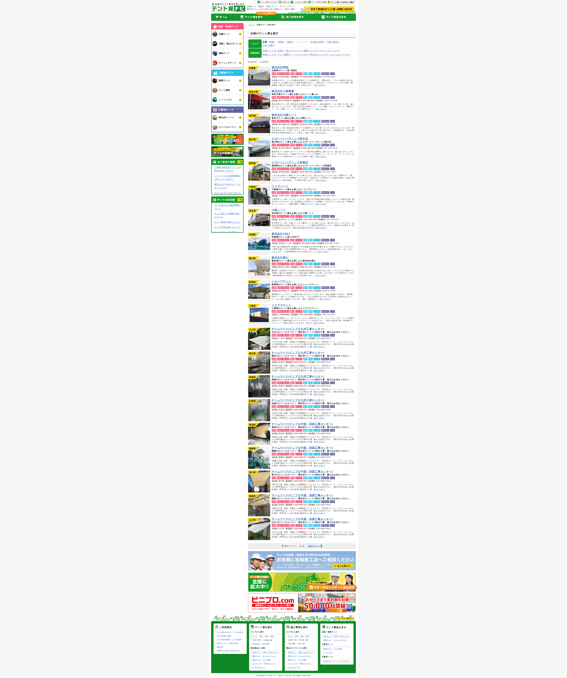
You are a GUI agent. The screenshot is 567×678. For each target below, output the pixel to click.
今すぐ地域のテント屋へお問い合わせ (329, 9)
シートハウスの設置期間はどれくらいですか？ (227, 177)
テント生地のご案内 (224, 636)
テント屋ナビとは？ (269, 2)
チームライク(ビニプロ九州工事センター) (259, 339)
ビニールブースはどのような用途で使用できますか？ (227, 194)
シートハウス (299, 54)
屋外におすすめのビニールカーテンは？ (227, 186)
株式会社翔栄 (259, 77)
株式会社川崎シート (259, 125)
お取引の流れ (233, 643)
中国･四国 (332, 42)
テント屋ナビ (228, 7)
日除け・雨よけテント (289, 50)
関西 (280, 42)
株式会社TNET (259, 244)
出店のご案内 (342, 2)
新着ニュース (222, 643)
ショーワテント (259, 291)
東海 (289, 42)
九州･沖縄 (268, 45)
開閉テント (268, 54)
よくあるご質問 (300, 2)
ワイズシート (259, 196)
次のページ (314, 546)
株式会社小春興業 (259, 101)
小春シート (259, 220)
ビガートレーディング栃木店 (259, 148)
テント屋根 (283, 54)
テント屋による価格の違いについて (227, 215)
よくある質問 (237, 639)
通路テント (309, 50)
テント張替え (238, 632)
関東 (271, 42)
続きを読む (320, 85)
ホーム (221, 17)
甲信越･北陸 (316, 42)
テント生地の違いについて (227, 227)
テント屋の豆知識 (319, 2)
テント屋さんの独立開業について (227, 207)
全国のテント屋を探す (252, 17)
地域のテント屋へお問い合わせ (228, 650)
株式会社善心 (259, 267)
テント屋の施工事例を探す (294, 17)
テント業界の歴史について (227, 222)
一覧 (240, 162)
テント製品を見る (335, 17)
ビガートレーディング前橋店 (259, 172)
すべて (254, 636)
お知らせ (286, 2)
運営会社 (220, 647)
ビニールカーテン (338, 54)
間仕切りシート (318, 54)
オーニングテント (328, 50)
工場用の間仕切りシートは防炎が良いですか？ (227, 169)
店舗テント (268, 50)
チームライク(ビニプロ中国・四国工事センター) (259, 434)
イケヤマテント (259, 315)
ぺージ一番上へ (346, 618)
